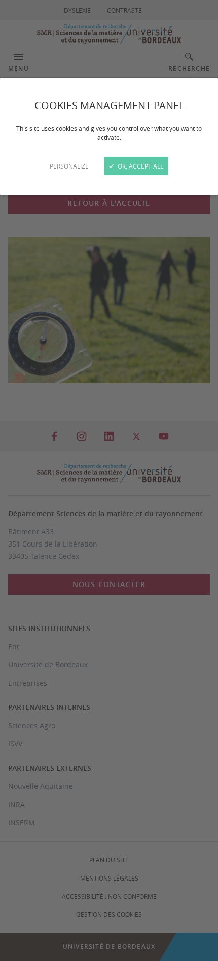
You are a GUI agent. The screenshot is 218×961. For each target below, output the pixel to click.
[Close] (109, 480)
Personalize (69, 166)
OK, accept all (139, 166)
